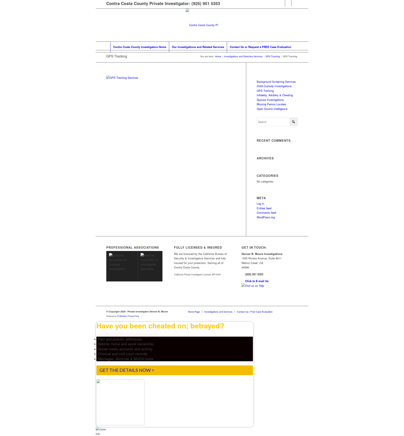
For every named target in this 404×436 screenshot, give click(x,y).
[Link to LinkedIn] (288, 3)
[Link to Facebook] (282, 3)
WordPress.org (266, 217)
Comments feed (266, 213)
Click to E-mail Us (256, 281)
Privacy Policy (133, 316)
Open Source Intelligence (272, 109)
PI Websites (122, 316)
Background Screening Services (276, 82)
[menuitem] (139, 47)
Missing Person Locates (271, 104)
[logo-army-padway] (202, 25)
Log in (260, 203)
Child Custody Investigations (274, 86)
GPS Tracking (116, 56)
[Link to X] (294, 3)
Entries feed (264, 208)
